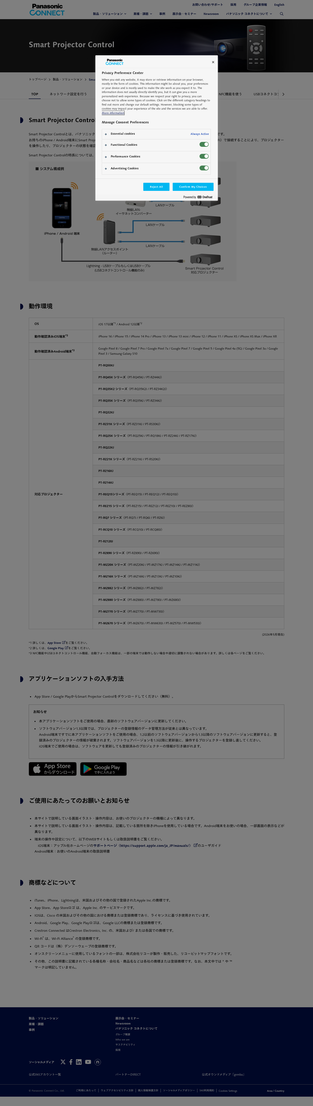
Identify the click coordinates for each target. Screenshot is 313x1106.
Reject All (156, 186)
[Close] (213, 62)
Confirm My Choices (193, 186)
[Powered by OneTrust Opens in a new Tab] (199, 198)
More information (113, 113)
